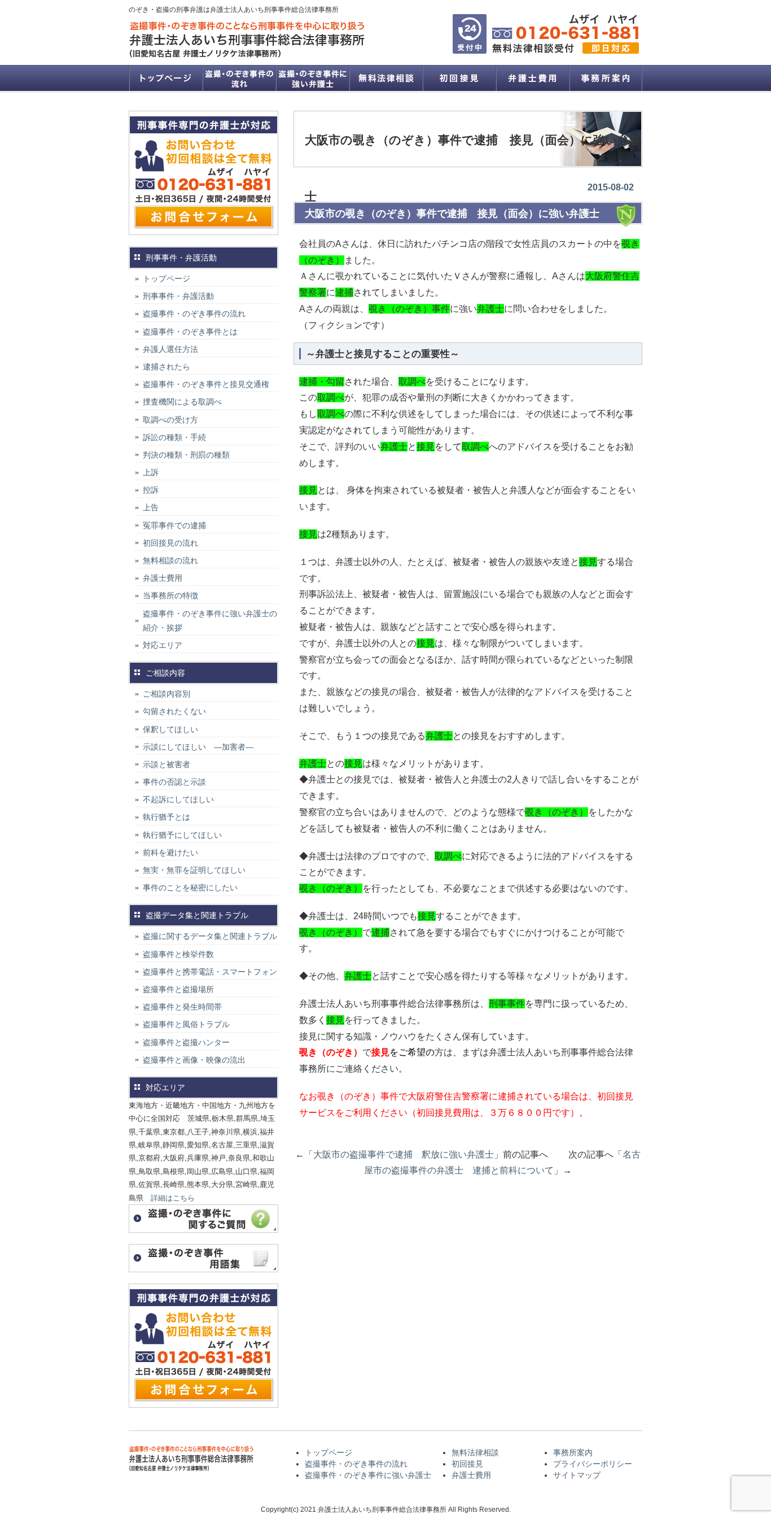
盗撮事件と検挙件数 (178, 954)
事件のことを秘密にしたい (190, 887)
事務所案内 (605, 78)
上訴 (151, 472)
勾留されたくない (174, 711)
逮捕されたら (166, 366)
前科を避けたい (170, 852)
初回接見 (459, 78)
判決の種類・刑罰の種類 (186, 454)
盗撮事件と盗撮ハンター (186, 1042)
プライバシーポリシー (592, 1463)
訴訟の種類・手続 (174, 437)
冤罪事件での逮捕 (174, 525)
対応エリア (162, 645)
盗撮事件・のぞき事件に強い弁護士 (312, 78)
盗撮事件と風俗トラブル (186, 1024)
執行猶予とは (166, 816)
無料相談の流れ (170, 560)
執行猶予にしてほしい (182, 835)
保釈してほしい (170, 729)
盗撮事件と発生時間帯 (182, 1006)
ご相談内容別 (166, 693)
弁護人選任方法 (170, 349)
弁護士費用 (532, 78)
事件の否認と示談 (174, 781)
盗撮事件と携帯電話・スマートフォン (210, 971)
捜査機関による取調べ (182, 401)
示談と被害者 (166, 764)
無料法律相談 (385, 78)
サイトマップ (577, 1475)
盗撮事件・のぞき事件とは (194, 331)
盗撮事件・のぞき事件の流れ (238, 78)
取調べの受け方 (170, 419)
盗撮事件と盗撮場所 (178, 989)
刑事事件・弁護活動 (178, 296)
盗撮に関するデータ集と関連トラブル (210, 936)
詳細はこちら (173, 1198)
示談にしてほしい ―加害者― (198, 746)
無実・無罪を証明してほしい (194, 870)
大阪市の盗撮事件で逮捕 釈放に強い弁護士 (403, 1154)
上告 (151, 507)
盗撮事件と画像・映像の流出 (194, 1059)
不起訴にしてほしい (178, 799)
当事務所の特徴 (170, 595)
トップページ (165, 78)
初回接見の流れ (170, 542)
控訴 (151, 489)
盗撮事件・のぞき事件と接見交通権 (206, 384)
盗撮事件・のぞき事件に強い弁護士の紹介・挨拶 (210, 620)
